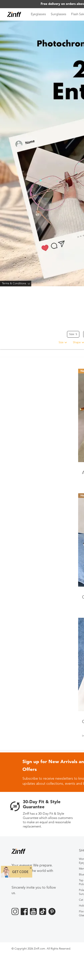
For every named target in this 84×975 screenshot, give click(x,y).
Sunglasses (58, 14)
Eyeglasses (38, 14)
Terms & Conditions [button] (16, 283)
